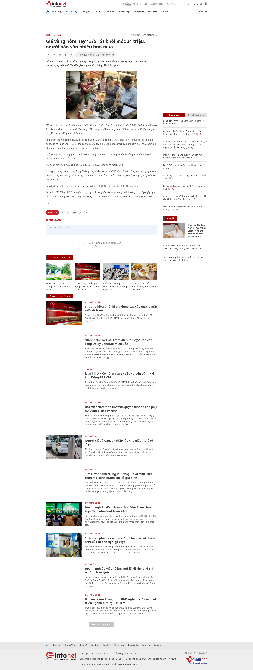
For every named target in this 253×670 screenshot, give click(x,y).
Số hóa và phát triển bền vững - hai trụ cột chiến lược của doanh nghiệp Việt (120, 540)
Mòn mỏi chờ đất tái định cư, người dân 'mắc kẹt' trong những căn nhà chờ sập (182, 247)
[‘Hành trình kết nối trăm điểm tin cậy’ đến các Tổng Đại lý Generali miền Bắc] (64, 347)
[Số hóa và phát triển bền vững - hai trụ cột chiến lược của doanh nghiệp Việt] (64, 545)
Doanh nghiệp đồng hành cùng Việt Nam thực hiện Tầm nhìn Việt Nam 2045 (118, 509)
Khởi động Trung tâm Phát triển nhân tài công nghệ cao (115, 286)
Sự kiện (165, 11)
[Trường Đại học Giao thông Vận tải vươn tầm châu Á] (59, 271)
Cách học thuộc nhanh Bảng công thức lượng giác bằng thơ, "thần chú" (182, 132)
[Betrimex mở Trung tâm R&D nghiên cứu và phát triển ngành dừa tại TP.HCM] (64, 606)
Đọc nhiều (174, 114)
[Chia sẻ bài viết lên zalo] (54, 54)
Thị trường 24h (93, 302)
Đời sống (56, 11)
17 (199, 134)
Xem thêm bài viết (102, 624)
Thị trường (71, 11)
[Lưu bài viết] (71, 54)
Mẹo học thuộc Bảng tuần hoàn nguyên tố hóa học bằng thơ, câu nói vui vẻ (184, 156)
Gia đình (98, 11)
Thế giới (85, 11)
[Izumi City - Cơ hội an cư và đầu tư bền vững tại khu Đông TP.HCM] (64, 380)
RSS (205, 11)
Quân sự (152, 11)
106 (172, 188)
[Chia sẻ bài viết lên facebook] (48, 54)
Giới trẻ (110, 11)
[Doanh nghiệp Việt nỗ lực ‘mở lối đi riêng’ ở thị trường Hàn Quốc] (64, 575)
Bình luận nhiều (196, 114)
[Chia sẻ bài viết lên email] (60, 54)
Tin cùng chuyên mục (60, 296)
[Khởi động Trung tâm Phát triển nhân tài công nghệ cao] (116, 271)
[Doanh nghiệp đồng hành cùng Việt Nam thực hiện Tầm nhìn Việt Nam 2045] (64, 514)
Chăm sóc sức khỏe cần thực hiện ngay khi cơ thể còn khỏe (144, 286)
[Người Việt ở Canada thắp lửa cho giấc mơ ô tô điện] (64, 447)
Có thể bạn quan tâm (60, 257)
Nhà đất (89, 369)
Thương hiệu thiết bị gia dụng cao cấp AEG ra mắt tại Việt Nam (87, 286)
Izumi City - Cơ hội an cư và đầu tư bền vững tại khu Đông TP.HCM (119, 375)
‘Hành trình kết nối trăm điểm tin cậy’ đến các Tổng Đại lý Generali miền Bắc (118, 342)
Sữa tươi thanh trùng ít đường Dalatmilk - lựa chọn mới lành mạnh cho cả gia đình (118, 476)
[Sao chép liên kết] (66, 54)
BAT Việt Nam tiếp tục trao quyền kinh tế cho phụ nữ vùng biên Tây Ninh (121, 409)
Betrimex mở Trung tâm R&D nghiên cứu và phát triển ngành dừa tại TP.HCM (120, 601)
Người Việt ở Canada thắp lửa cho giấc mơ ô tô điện (119, 442)
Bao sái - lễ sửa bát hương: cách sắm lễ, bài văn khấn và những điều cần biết (184, 198)
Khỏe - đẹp (124, 11)
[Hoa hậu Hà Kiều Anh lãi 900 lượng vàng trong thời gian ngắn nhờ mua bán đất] (174, 230)
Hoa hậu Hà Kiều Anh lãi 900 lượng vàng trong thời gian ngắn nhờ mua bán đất (197, 230)
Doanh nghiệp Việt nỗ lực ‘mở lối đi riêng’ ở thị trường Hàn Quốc (119, 570)
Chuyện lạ (139, 11)
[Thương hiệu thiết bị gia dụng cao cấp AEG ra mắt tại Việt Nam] (87, 271)
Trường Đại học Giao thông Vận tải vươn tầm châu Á (57, 286)
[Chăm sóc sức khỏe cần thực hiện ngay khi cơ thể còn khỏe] (144, 271)
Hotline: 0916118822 (154, 4)
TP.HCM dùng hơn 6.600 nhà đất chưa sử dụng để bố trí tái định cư (183, 259)
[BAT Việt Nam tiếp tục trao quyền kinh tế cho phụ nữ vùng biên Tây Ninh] (64, 413)
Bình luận (52, 212)
